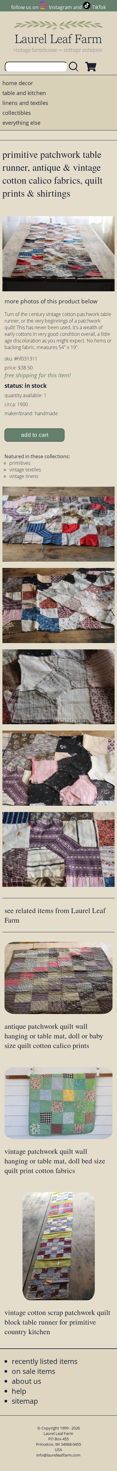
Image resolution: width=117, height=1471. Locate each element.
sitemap (25, 1401)
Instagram (60, 7)
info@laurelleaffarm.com (58, 1455)
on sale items (33, 1371)
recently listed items (44, 1361)
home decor (17, 83)
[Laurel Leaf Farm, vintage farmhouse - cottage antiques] (58, 36)
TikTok (99, 7)
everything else (21, 122)
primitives (19, 463)
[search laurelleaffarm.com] (75, 67)
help (19, 1391)
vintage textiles (25, 469)
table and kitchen (24, 93)
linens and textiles (25, 102)
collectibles (16, 112)
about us (26, 1381)
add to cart (34, 435)
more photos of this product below (51, 301)
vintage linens (23, 476)
